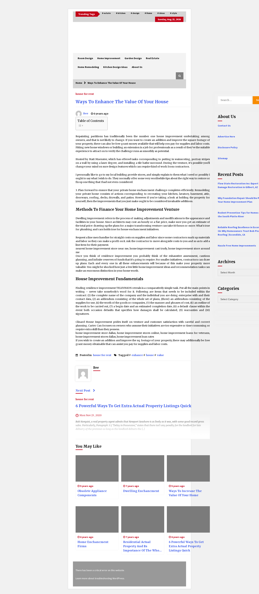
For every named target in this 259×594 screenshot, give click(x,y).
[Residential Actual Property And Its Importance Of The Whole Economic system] (142, 519)
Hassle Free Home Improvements (237, 245)
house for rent (85, 93)
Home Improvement (108, 58)
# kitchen (120, 13)
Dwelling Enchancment (141, 491)
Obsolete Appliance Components (92, 493)
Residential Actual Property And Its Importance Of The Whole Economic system (142, 546)
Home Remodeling (88, 67)
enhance (137, 355)
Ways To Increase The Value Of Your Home (185, 493)
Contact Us (224, 125)
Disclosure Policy (228, 147)
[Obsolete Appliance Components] (97, 468)
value (160, 355)
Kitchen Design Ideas (115, 67)
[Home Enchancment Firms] (97, 519)
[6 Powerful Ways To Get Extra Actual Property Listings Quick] (188, 519)
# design (135, 13)
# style (173, 13)
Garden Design (133, 58)
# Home (148, 13)
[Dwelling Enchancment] (142, 468)
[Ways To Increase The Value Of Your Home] (188, 468)
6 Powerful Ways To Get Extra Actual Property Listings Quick (134, 406)
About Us (137, 67)
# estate (106, 13)
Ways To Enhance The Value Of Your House (122, 101)
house (150, 355)
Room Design (85, 58)
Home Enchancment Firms (93, 544)
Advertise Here (226, 136)
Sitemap (223, 158)
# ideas (161, 13)
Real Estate (152, 58)
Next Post (83, 390)
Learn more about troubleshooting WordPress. (100, 578)
